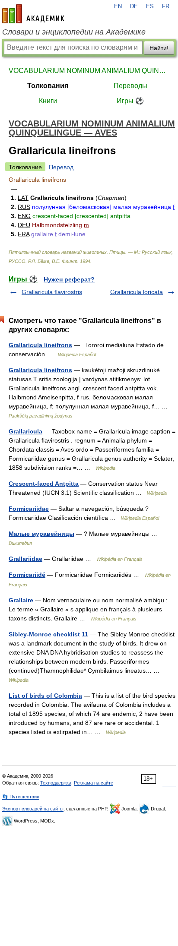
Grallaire (21, 600)
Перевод (61, 167)
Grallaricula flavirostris (52, 291)
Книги (48, 100)
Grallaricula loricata (136, 291)
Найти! (158, 47)
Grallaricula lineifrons (40, 345)
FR (165, 6)
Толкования (47, 85)
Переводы (130, 85)
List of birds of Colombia (45, 695)
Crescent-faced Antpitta (44, 483)
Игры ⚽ (130, 100)
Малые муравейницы (41, 533)
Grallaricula (25, 431)
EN (118, 6)
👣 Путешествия (20, 796)
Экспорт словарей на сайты (33, 808)
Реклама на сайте (93, 782)
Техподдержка (55, 782)
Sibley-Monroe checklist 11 (48, 634)
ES (150, 6)
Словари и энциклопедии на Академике (74, 32)
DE (134, 6)
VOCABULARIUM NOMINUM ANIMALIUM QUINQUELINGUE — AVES (89, 70)
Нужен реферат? (69, 279)
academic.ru (33, 13)
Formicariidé (27, 574)
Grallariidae (25, 558)
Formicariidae (29, 508)
